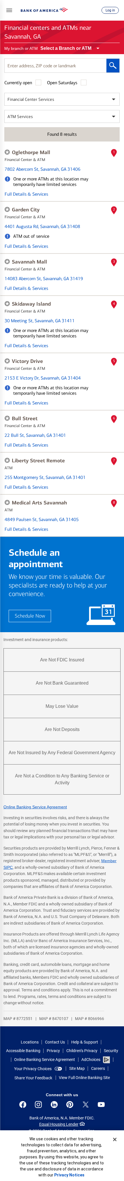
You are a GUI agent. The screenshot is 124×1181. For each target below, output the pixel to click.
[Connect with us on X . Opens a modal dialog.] (85, 1104)
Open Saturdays (62, 82)
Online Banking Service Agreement (35, 807)
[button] (9, 10)
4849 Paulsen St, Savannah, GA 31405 (42, 519)
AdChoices (90, 1059)
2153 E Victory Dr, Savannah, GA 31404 (43, 378)
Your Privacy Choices (33, 1068)
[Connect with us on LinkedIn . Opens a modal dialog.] (54, 1104)
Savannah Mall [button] (29, 262)
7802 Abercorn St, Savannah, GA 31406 (42, 169)
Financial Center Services (30, 99)
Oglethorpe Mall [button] (31, 152)
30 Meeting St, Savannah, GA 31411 (40, 320)
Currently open (18, 82)
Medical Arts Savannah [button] (39, 503)
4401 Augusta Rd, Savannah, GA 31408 (42, 226)
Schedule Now (30, 616)
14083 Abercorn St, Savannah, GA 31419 (44, 278)
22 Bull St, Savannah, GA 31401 (35, 435)
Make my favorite (7, 152)
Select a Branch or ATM (65, 48)
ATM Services (20, 116)
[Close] (114, 1139)
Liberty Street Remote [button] (38, 460)
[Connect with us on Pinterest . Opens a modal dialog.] (69, 1104)
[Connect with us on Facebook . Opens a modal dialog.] (22, 1104)
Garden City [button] (26, 210)
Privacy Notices (69, 1175)
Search (112, 65)
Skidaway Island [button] (31, 304)
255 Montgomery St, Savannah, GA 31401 (45, 477)
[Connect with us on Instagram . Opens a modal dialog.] (38, 1104)
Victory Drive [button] (27, 361)
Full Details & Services (26, 194)
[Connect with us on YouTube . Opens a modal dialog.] (101, 1104)
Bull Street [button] (24, 418)
